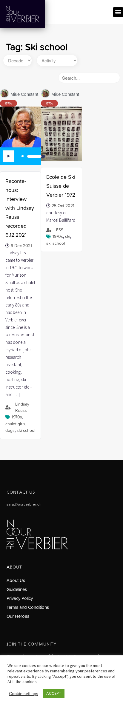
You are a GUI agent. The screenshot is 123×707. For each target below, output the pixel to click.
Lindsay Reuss (22, 407)
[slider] (36, 156)
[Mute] (22, 156)
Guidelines (17, 589)
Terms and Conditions (28, 607)
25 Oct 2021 (63, 206)
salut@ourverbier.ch (24, 504)
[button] (118, 12)
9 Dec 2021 (21, 246)
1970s (17, 417)
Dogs (10, 430)
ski (67, 236)
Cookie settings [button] (23, 693)
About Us (16, 580)
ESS (59, 230)
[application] (23, 156)
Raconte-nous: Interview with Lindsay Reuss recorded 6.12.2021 (19, 208)
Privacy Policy (20, 598)
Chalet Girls (15, 424)
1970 (8, 103)
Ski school (26, 430)
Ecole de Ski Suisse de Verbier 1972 (60, 186)
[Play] (8, 156)
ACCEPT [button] (53, 693)
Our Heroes (18, 616)
